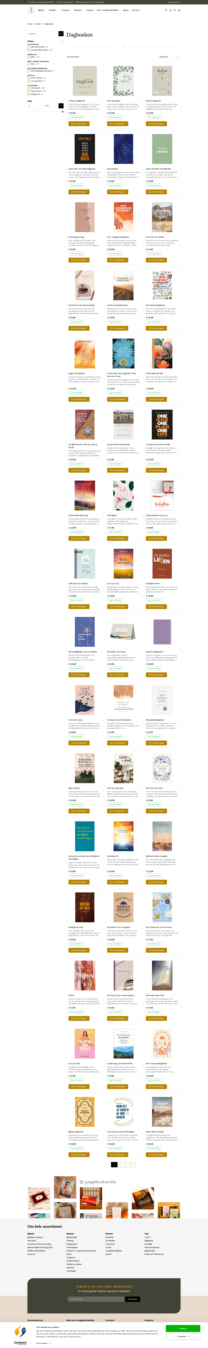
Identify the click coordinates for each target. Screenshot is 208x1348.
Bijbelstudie (71, 1237)
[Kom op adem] (123, 81)
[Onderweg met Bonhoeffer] (123, 1044)
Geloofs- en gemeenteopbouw (81, 1250)
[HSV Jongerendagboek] (123, 217)
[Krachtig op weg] (84, 217)
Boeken (38, 24)
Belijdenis (148, 1240)
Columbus (110, 1244)
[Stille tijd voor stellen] (84, 564)
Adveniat (109, 1237)
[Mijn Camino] (84, 768)
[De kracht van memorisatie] (84, 285)
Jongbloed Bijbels (113, 1250)
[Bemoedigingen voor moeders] (84, 632)
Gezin (69, 1254)
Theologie (71, 1271)
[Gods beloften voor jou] (162, 495)
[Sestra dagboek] (162, 81)
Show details (41, 1343)
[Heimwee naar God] (162, 975)
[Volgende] (127, 1164)
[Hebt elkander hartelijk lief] (162, 149)
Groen (108, 1247)
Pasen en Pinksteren (154, 1254)
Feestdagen (72, 1247)
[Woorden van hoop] (123, 632)
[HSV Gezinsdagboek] (162, 285)
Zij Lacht (31, 1254)
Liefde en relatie (73, 1264)
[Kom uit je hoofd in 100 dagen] (123, 1112)
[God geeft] (123, 495)
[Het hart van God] (162, 768)
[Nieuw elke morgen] (162, 1112)
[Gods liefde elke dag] (84, 495)
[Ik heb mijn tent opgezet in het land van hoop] (123, 353)
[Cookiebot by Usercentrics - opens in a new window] (20, 1343)
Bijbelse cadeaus (35, 1237)
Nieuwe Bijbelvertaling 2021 (39, 1247)
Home (29, 24)
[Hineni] (84, 975)
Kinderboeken (73, 1261)
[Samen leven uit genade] (123, 424)
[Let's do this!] (84, 1044)
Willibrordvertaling (36, 1250)
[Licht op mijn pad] (123, 768)
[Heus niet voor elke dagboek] (84, 149)
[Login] (170, 10)
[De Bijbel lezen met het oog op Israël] (84, 424)
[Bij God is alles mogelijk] (162, 836)
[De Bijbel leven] (162, 564)
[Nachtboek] (123, 149)
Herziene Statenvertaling (39, 1244)
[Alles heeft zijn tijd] (162, 353)
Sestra (108, 1254)
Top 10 (147, 1237)
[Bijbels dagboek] (84, 1112)
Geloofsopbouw (151, 1247)
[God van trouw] (84, 700)
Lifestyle (70, 1267)
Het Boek (31, 1240)
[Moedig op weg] (84, 907)
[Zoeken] (166, 10)
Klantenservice (174, 2)
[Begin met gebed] (84, 353)
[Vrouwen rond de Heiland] (123, 700)
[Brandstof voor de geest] (123, 907)
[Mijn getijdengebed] (162, 700)
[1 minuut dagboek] (84, 81)
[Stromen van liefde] (162, 217)
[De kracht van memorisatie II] (123, 975)
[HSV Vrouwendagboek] (162, 1044)
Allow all (183, 1328)
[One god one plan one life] (162, 424)
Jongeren (71, 1257)
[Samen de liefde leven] (123, 285)
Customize (181, 1336)
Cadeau (70, 1240)
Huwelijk (148, 1244)
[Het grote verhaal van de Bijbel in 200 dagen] (84, 836)
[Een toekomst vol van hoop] (162, 907)
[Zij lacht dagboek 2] (162, 632)
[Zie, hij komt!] (123, 836)
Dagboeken (49, 24)
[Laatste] (133, 1164)
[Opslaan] (61, 105)
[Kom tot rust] (123, 564)
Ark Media (110, 1240)
